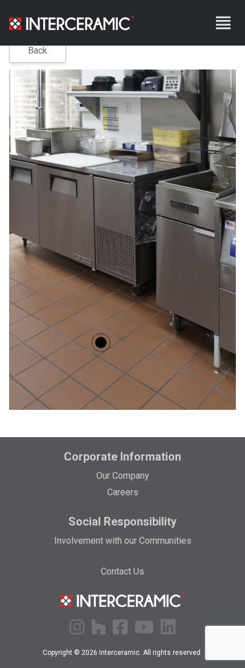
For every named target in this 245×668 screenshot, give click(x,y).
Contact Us (122, 571)
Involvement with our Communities (122, 540)
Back (37, 50)
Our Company (122, 475)
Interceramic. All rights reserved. (150, 653)
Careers (122, 492)
